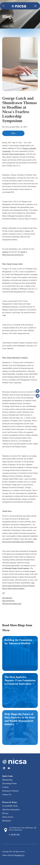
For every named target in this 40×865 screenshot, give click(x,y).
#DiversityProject (8, 601)
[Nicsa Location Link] (5, 830)
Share (13, 133)
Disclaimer (6, 821)
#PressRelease (7, 598)
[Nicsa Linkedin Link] (4, 768)
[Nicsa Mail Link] (9, 768)
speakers (5, 252)
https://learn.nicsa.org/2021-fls (12, 255)
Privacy (5, 813)
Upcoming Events (9, 783)
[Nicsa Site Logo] (18, 6)
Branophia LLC (19, 855)
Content (5, 787)
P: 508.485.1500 (14, 834)
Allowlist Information (11, 809)
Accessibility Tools (10, 806)
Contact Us (6, 794)
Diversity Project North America (13, 154)
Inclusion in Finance (10, 791)
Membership (7, 780)
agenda (22, 252)
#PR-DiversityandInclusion (11, 604)
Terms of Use (7, 817)
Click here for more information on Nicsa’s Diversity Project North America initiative (18, 585)
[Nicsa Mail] (37, 396)
